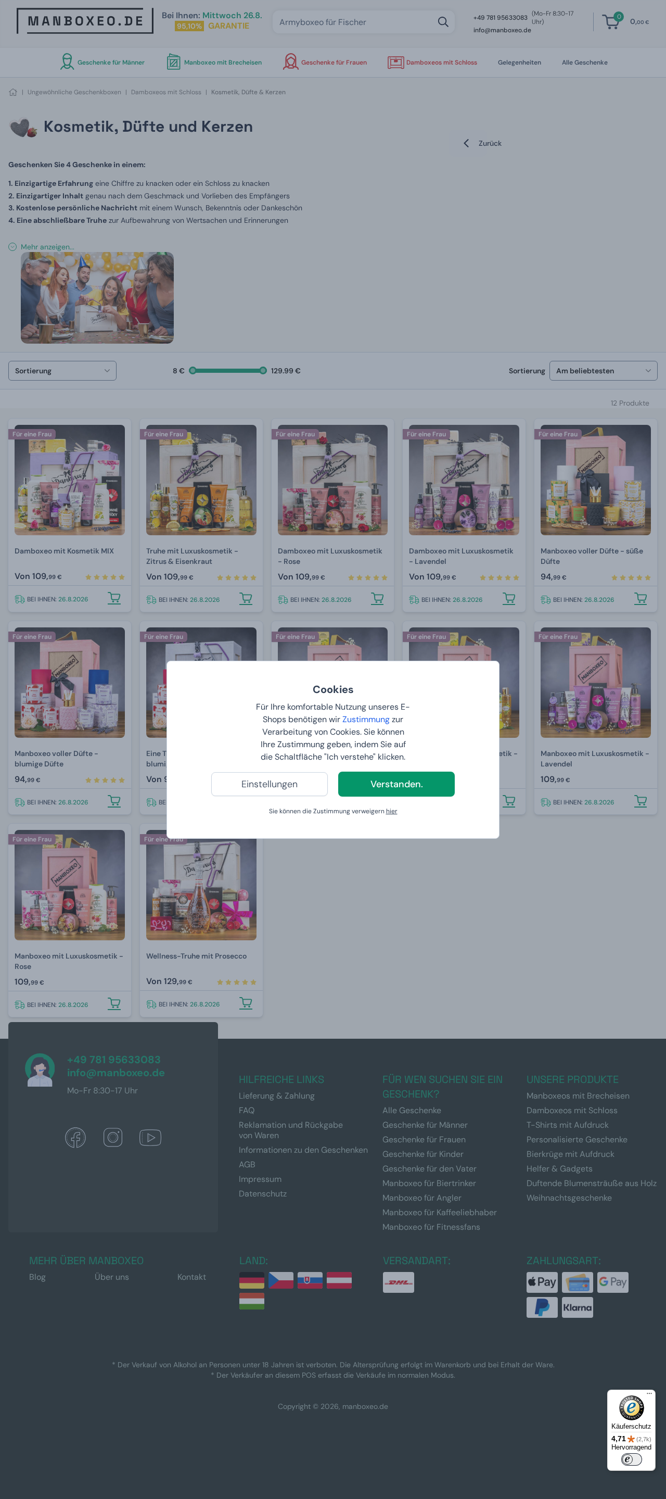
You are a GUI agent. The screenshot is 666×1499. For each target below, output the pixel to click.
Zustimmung (366, 719)
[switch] (631, 1459)
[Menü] (649, 1396)
